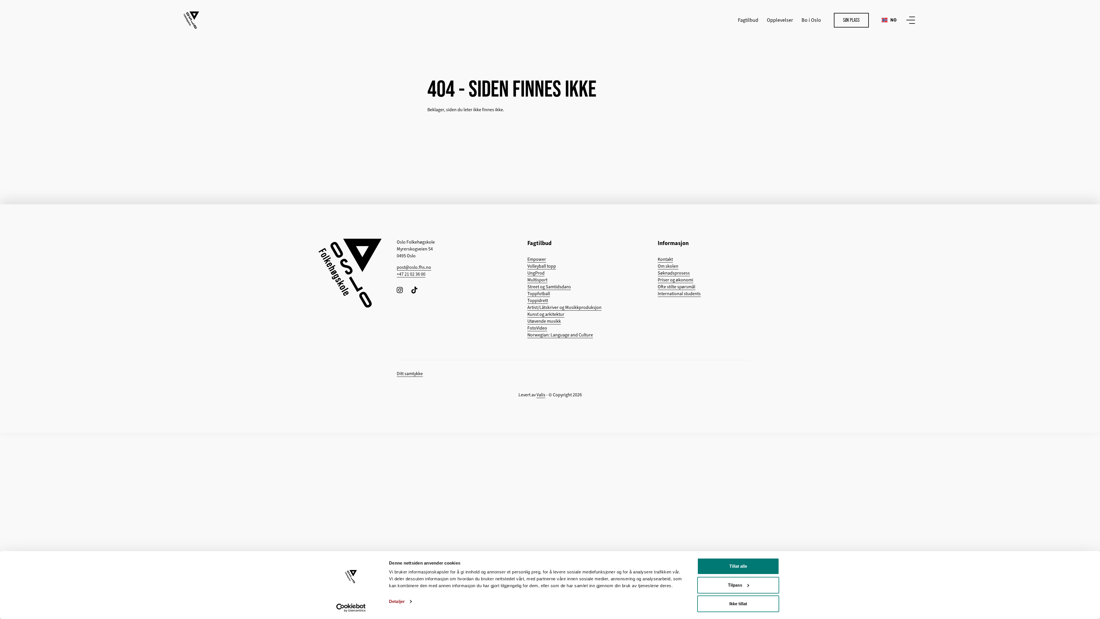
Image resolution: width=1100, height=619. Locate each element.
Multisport (537, 280)
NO (893, 20)
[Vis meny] (909, 20)
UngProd (536, 273)
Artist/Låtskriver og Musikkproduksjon (564, 307)
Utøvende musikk (544, 321)
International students (679, 294)
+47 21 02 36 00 (411, 274)
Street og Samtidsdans (549, 287)
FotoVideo (537, 328)
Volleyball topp (541, 266)
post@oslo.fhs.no (414, 267)
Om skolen (668, 266)
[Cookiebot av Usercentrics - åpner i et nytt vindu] (351, 608)
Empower (536, 259)
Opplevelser (780, 20)
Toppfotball (538, 294)
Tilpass (735, 585)
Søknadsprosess (674, 273)
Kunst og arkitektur (545, 314)
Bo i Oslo (811, 20)
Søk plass (851, 20)
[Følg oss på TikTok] (414, 289)
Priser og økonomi (675, 280)
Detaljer (397, 601)
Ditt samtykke (410, 374)
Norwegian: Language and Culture (560, 335)
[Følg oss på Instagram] (400, 289)
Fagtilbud (748, 20)
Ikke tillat (738, 603)
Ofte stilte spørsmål (676, 287)
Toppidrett (537, 300)
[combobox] (889, 20)
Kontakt (665, 259)
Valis (541, 395)
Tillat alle (738, 566)
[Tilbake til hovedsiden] (191, 20)
